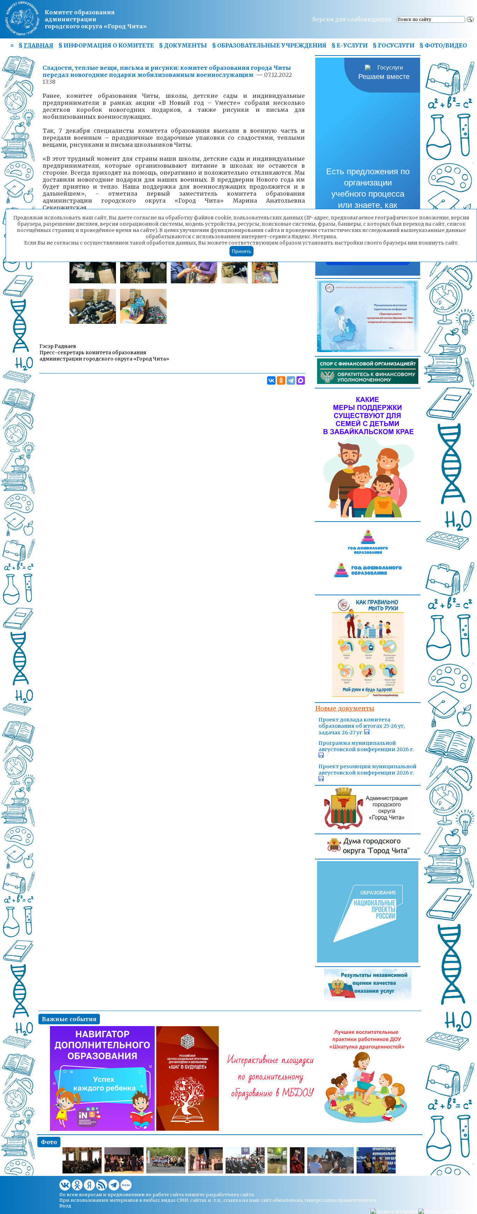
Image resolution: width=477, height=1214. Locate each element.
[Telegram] (291, 380)
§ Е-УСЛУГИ (349, 45)
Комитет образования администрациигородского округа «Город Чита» (96, 19)
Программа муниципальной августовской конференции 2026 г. (366, 746)
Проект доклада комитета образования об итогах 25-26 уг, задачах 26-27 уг (361, 726)
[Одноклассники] (281, 380)
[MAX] (300, 380)
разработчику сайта (230, 1194)
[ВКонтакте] (271, 380)
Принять (241, 251)
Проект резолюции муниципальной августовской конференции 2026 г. (367, 769)
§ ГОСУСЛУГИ (393, 45)
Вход (65, 1205)
